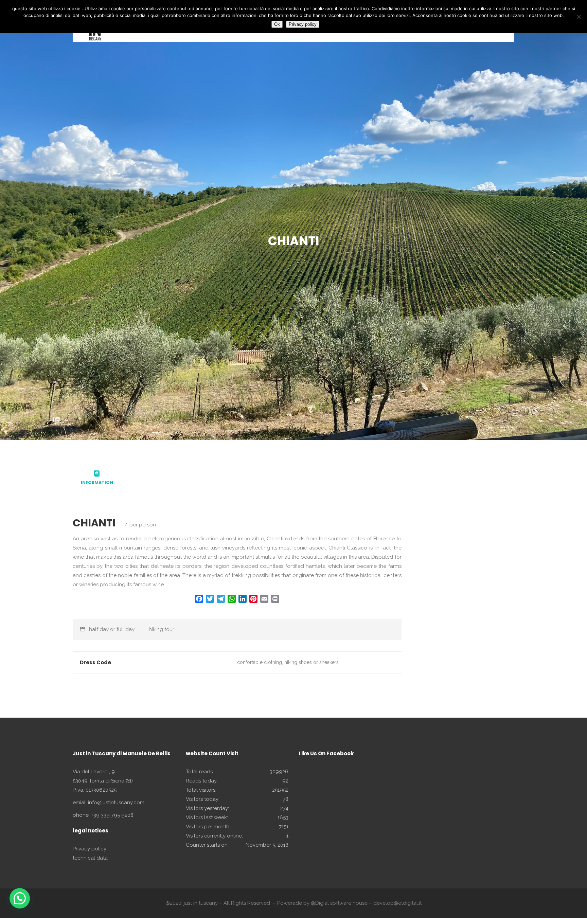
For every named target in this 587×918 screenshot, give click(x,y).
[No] (578, 16)
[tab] (97, 478)
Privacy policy (89, 849)
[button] (20, 898)
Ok (277, 24)
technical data (90, 858)
